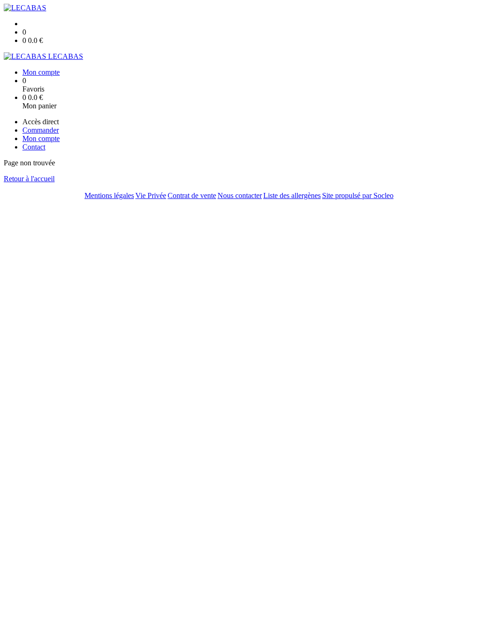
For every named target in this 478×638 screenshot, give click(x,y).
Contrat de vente (192, 195)
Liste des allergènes (292, 195)
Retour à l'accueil (29, 179)
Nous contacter (240, 195)
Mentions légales (109, 195)
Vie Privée (150, 195)
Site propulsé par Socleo (358, 195)
